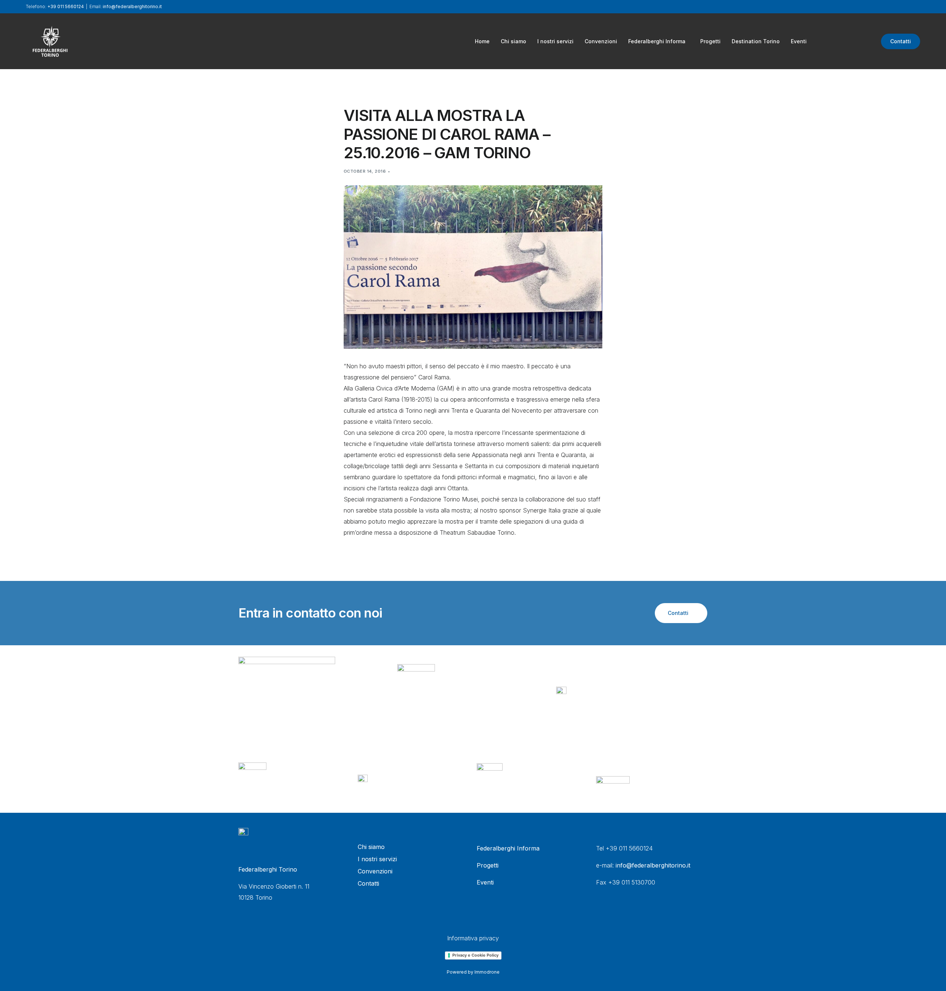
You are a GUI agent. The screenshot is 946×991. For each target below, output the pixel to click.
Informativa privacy (473, 938)
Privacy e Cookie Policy (475, 955)
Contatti (900, 41)
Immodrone (487, 972)
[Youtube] (853, 40)
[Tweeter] (840, 40)
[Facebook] (827, 40)
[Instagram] (865, 40)
